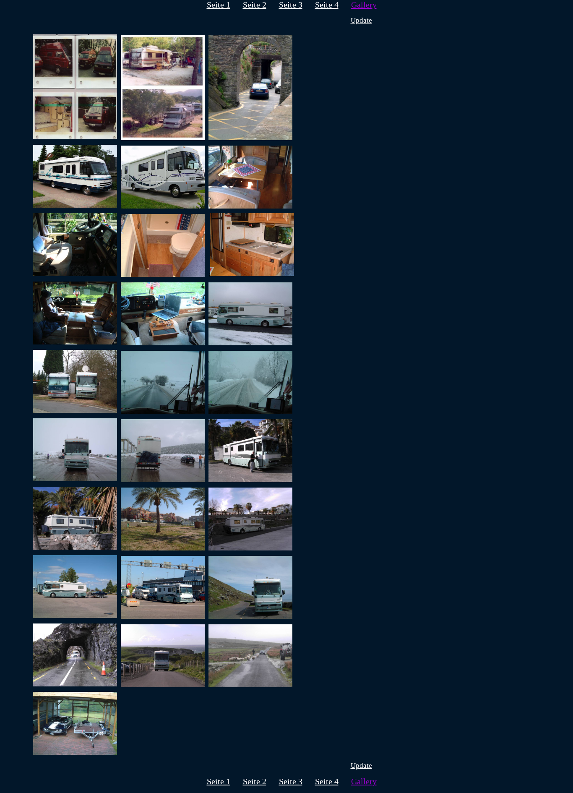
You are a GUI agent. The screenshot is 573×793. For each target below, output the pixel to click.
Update (361, 20)
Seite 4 (327, 4)
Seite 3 (290, 4)
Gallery (364, 4)
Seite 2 (254, 4)
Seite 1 (218, 4)
